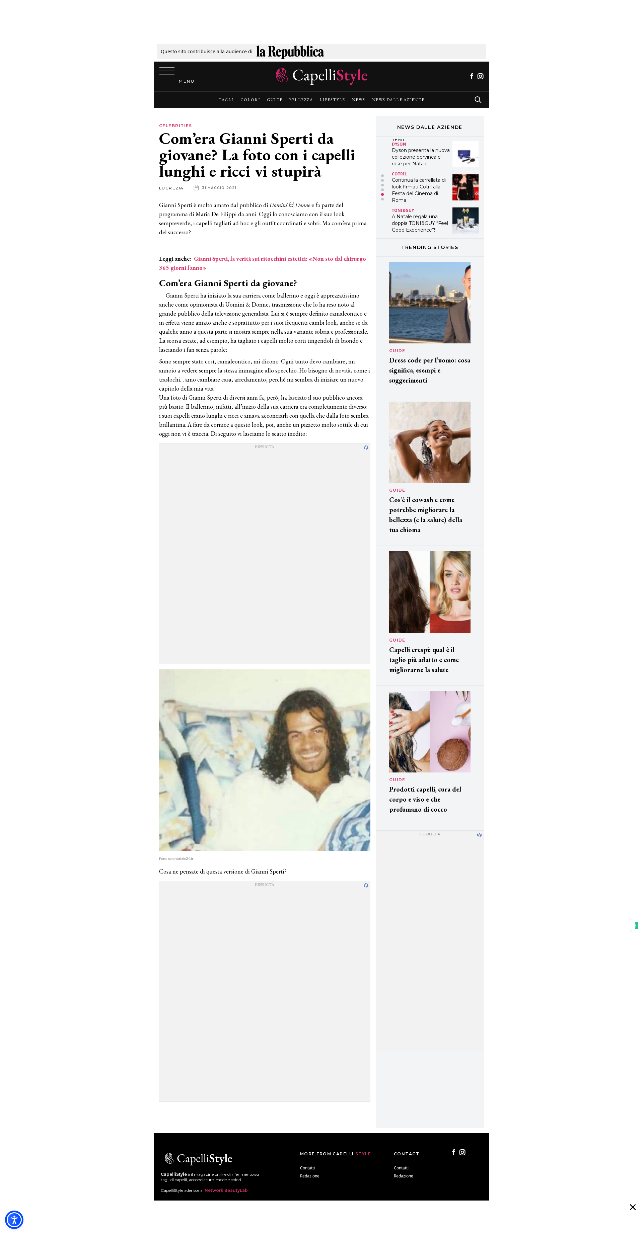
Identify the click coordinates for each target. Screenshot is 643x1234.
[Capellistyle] (322, 76)
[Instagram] (480, 76)
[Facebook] (471, 76)
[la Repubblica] (290, 51)
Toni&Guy (403, 210)
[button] (382, 175)
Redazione (309, 1176)
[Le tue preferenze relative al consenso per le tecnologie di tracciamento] (636, 925)
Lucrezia (171, 187)
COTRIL (399, 173)
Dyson (399, 144)
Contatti (307, 1168)
